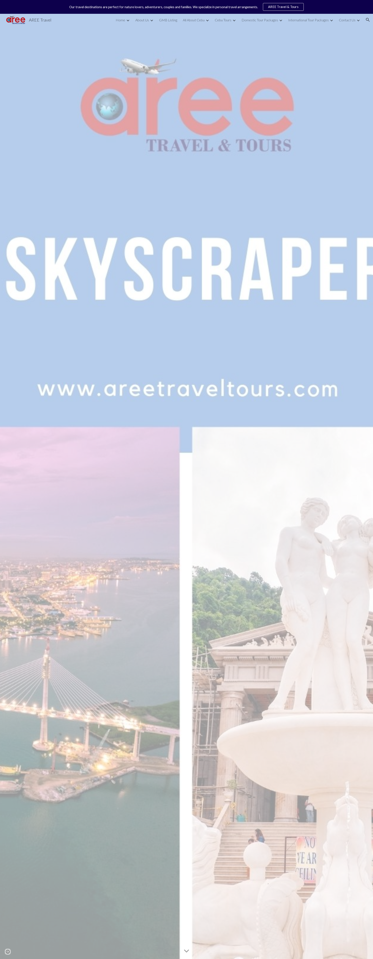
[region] (186, 7)
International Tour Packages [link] (308, 20)
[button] (368, 20)
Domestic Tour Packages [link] (260, 20)
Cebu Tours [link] (223, 20)
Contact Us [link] (347, 20)
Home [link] (120, 20)
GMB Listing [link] (168, 20)
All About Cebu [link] (194, 20)
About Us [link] (142, 20)
